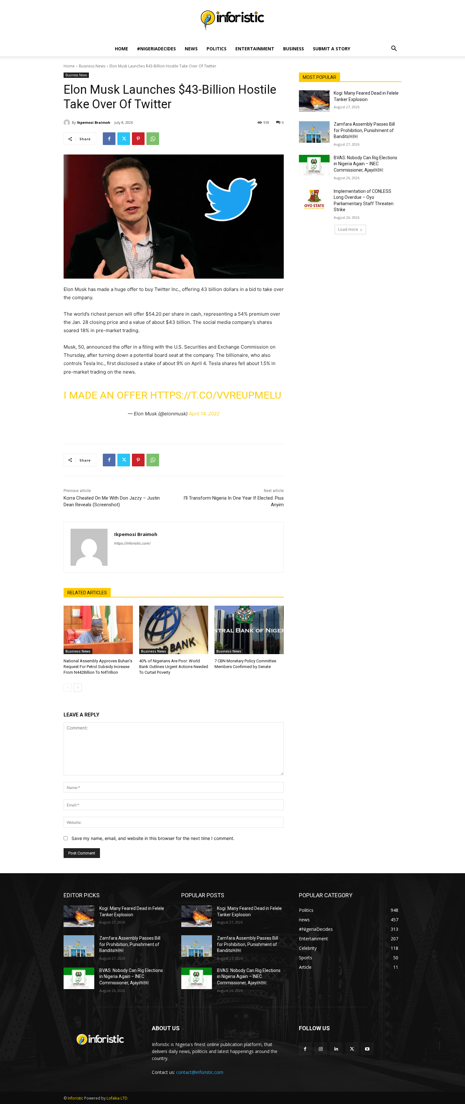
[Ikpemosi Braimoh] (68, 122)
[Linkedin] (336, 1049)
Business (293, 49)
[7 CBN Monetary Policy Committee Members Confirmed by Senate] (249, 630)
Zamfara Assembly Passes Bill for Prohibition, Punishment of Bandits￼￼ (364, 130)
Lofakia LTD (117, 1098)
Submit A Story (331, 49)
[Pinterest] (138, 138)
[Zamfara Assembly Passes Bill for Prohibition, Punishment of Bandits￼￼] (314, 132)
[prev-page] (67, 688)
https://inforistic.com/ (132, 543)
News (191, 49)
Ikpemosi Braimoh (93, 122)
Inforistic (75, 1098)
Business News (92, 66)
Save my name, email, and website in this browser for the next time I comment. (152, 838)
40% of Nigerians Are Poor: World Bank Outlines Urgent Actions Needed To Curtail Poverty (173, 667)
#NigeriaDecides (156, 49)
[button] (393, 49)
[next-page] (78, 688)
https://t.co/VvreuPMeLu (215, 395)
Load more (348, 229)
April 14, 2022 (204, 414)
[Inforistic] (232, 20)
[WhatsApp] (152, 138)
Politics (216, 49)
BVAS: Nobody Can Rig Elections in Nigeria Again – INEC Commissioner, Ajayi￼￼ (365, 164)
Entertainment (254, 49)
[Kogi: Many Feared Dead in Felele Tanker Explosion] (314, 101)
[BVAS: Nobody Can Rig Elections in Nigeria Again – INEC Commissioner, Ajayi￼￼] (314, 165)
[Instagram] (320, 1049)
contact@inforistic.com (199, 1072)
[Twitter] (123, 138)
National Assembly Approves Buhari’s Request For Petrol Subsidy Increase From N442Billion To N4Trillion (98, 667)
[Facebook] (109, 138)
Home (121, 49)
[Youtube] (367, 1049)
